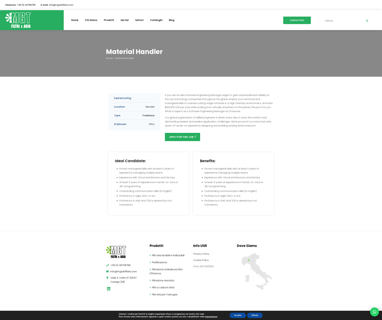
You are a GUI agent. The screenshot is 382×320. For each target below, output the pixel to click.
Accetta (237, 315)
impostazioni (211, 316)
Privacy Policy (201, 254)
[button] (374, 311)
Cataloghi (156, 20)
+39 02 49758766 (26, 4)
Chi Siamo (91, 20)
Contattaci (297, 20)
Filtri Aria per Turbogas (164, 294)
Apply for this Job (181, 137)
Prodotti (109, 20)
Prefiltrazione (159, 262)
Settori (139, 20)
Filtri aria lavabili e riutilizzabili (168, 255)
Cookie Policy (201, 260)
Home (74, 20)
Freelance (148, 115)
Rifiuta (255, 315)
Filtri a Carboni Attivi (163, 287)
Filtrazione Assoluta (163, 280)
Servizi (125, 20)
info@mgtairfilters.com (61, 4)
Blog (171, 20)
